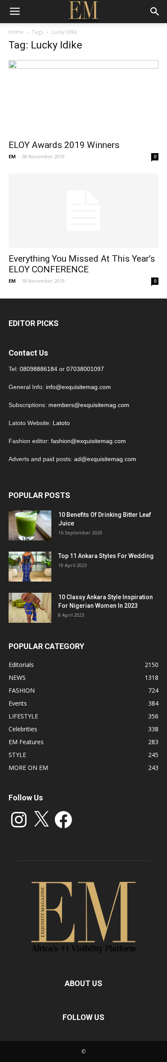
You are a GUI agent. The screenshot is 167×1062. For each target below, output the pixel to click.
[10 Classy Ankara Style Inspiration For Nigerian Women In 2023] (30, 608)
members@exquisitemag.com (88, 404)
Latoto (61, 422)
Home (16, 32)
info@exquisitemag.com (78, 386)
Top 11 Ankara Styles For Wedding (106, 555)
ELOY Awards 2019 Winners (64, 145)
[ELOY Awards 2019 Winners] (83, 97)
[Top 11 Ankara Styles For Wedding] (30, 567)
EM (12, 156)
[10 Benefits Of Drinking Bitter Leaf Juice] (30, 525)
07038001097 (85, 368)
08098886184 (38, 368)
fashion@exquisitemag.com (88, 440)
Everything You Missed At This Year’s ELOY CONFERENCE (82, 264)
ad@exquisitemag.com (105, 459)
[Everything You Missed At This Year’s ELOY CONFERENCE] (83, 211)
